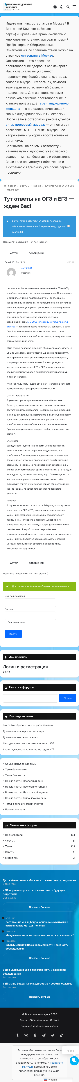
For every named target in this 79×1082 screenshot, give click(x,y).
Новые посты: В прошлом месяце (26, 798)
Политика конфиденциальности (39, 1026)
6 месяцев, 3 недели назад (40, 226)
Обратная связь (38, 1020)
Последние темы (15, 809)
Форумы (24, 185)
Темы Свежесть (15, 775)
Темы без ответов (16, 769)
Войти (13, 634)
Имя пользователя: (15, 596)
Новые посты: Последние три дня (26, 786)
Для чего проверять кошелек (20, 737)
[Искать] (68, 8)
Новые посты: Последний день (24, 780)
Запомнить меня (17, 622)
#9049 (70, 262)
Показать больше (39, 907)
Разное (37, 185)
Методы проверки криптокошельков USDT (28, 743)
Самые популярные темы (20, 763)
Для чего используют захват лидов (23, 731)
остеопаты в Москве (37, 55)
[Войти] (55, 8)
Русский (52, 1079)
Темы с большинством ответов (24, 803)
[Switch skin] (61, 8)
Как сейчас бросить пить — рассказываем (28, 725)
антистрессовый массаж (25, 124)
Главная (11, 185)
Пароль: (9, 609)
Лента (23, 1020)
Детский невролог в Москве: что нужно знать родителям (39, 880)
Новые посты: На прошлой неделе (26, 792)
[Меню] (74, 8)
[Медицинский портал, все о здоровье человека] (17, 7)
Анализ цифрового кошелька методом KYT (28, 749)
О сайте (54, 1020)
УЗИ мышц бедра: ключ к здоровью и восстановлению (37, 983)
